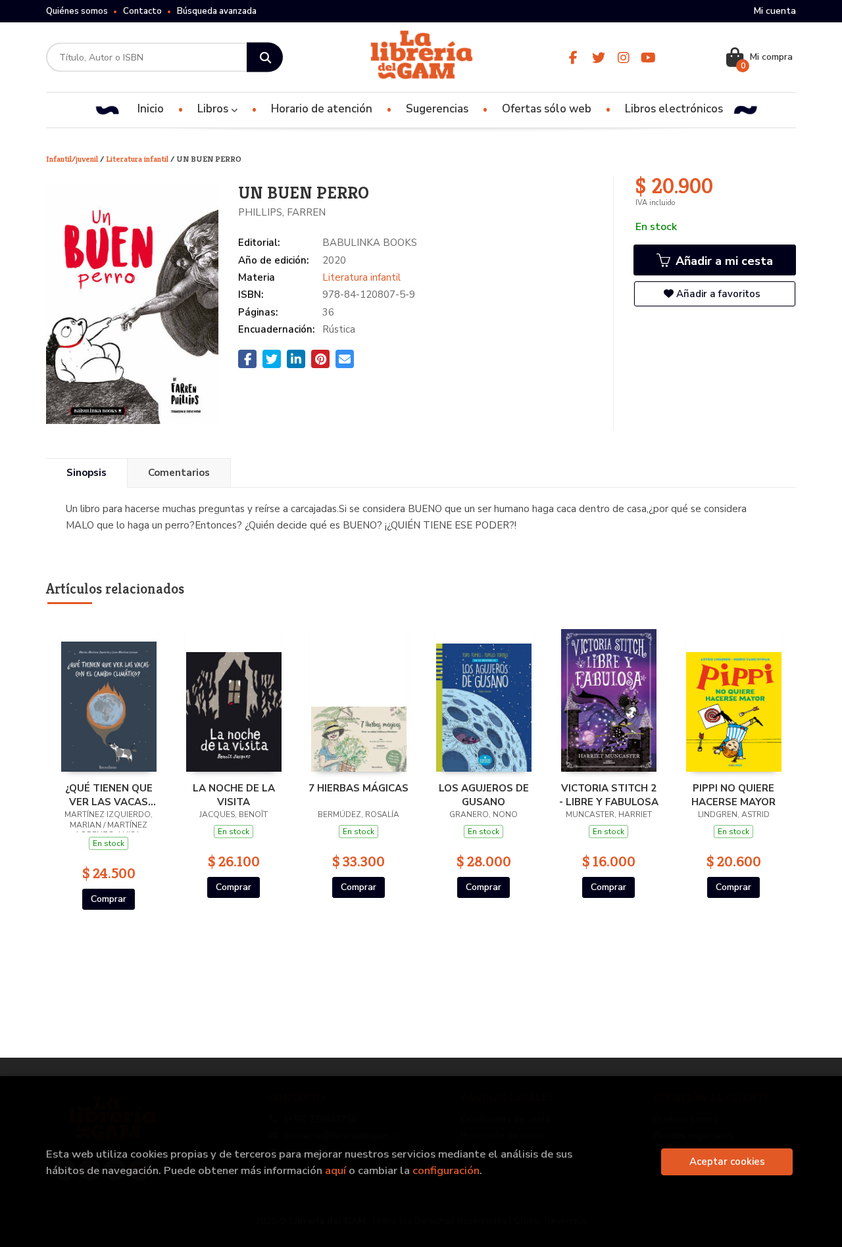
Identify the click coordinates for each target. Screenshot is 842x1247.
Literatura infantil (138, 158)
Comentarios (179, 472)
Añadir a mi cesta (722, 261)
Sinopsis (86, 472)
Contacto (142, 11)
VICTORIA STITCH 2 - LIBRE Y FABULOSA (608, 795)
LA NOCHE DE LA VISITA (234, 795)
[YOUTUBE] (648, 57)
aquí (335, 1170)
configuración (446, 1170)
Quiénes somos (77, 11)
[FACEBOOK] (573, 57)
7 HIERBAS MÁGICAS (359, 788)
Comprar (108, 899)
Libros (214, 108)
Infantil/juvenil (73, 158)
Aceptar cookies (727, 1161)
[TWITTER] (598, 57)
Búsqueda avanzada (217, 11)
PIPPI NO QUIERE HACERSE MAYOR (733, 795)
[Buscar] (265, 57)
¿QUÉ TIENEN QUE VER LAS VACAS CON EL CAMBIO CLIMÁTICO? (109, 795)
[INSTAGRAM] (623, 57)
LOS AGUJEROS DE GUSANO (484, 795)
